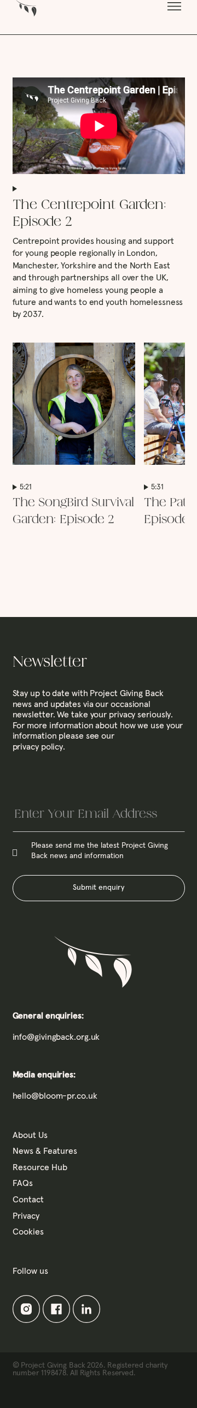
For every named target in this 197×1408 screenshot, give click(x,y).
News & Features (45, 1151)
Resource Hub (40, 1167)
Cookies (28, 1231)
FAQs (23, 1183)
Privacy (26, 1216)
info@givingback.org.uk (56, 1037)
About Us (30, 1135)
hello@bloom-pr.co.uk (55, 1096)
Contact (28, 1199)
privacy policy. (39, 746)
